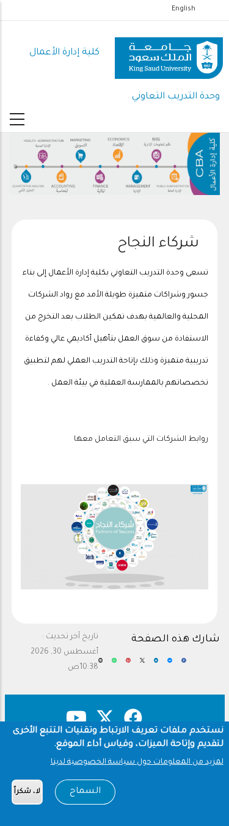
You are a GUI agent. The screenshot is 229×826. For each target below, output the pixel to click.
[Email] (100, 665)
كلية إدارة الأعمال (64, 53)
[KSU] (169, 53)
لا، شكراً (27, 792)
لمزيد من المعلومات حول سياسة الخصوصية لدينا (137, 762)
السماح (85, 792)
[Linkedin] (156, 665)
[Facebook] (183, 665)
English (183, 9)
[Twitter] (142, 665)
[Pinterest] (128, 665)
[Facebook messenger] (169, 665)
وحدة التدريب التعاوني (176, 97)
